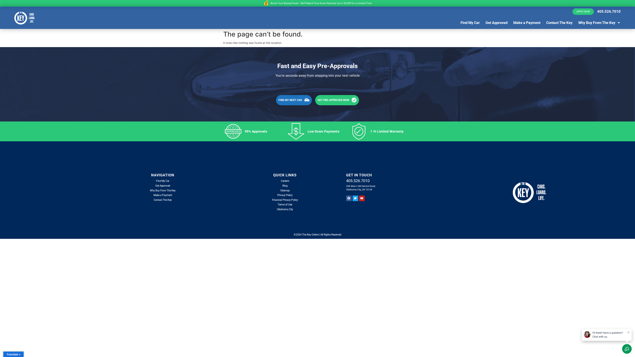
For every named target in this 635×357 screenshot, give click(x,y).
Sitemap (285, 190)
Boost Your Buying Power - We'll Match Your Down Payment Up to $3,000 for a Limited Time (321, 3)
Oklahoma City (285, 209)
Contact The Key (559, 23)
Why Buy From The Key (596, 23)
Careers (285, 180)
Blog (284, 185)
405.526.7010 (609, 11)
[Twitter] (355, 198)
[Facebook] (349, 198)
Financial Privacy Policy (285, 199)
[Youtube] (362, 198)
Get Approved (497, 23)
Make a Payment (526, 23)
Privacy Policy (285, 195)
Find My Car (470, 23)
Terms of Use (285, 204)
